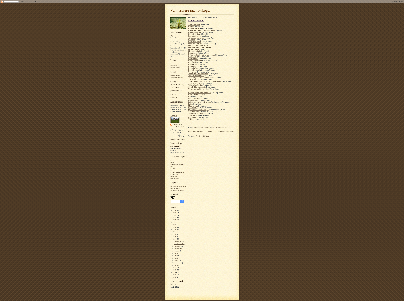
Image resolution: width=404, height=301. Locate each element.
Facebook (173, 98)
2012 (175, 270)
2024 (175, 215)
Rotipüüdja (192, 66)
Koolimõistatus (193, 100)
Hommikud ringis (194, 34)
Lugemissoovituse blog (178, 186)
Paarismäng (192, 53)
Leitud (190, 104)
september (178, 248)
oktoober (178, 246)
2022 (175, 220)
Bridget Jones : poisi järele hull (199, 93)
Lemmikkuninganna (195, 43)
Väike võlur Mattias (195, 85)
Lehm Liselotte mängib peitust (199, 102)
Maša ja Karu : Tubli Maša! (198, 45)
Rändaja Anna (193, 68)
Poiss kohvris (193, 59)
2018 (175, 229)
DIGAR (172, 160)
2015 (175, 236)
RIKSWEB (173, 94)
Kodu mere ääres (194, 42)
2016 (175, 234)
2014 (175, 239)
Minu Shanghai (194, 51)
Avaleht (210, 131)
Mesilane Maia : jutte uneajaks (199, 47)
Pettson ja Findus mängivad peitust (201, 55)
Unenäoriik (192, 117)
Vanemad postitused (226, 131)
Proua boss (192, 62)
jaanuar (177, 265)
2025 (175, 213)
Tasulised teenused (176, 77)
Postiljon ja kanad (195, 61)
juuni (176, 253)
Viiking (190, 119)
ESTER (172, 168)
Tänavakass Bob (194, 79)
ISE (171, 170)
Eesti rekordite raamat (196, 95)
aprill (176, 258)
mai (176, 256)
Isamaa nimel (193, 36)
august (177, 251)
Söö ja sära (192, 72)
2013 (175, 267)
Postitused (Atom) (202, 136)
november (178, 241)
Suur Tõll (191, 115)
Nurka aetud (192, 108)
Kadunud (191, 40)
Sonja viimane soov (195, 113)
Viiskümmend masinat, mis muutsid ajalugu (204, 81)
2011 (174, 272)
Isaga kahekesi (194, 98)
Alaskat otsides (194, 25)
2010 (175, 275)
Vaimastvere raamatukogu (190, 10)
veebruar (178, 263)
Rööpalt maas (193, 70)
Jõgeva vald (174, 174)
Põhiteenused (175, 75)
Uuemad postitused (195, 131)
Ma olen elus (193, 106)
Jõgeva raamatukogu (177, 172)
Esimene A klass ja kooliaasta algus (201, 30)
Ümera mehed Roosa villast (198, 89)
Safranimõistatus (194, 112)
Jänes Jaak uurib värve (197, 38)
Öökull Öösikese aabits (197, 87)
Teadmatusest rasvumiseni (198, 74)
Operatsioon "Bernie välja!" (198, 110)
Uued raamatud (179, 244)
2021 (175, 222)
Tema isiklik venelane (196, 76)
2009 (175, 277)
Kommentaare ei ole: (222, 127)
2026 (175, 210)
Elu (189, 96)
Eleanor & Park (194, 28)
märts (177, 260)
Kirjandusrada (175, 68)
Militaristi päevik (194, 49)
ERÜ (171, 166)
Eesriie (191, 26)
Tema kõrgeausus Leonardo (198, 78)
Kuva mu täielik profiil (177, 139)
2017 (175, 232)
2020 (175, 225)
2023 (175, 217)
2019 (175, 227)
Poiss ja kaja (193, 57)
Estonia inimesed (194, 32)
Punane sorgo (193, 64)
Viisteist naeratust (195, 83)
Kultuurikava (174, 66)
